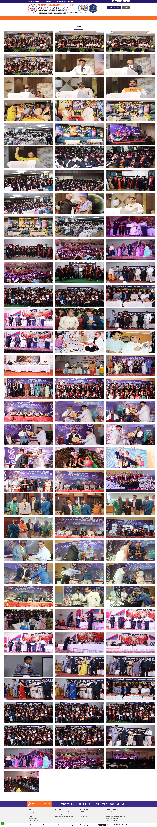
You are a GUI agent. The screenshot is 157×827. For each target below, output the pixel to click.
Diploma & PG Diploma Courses (63, 812)
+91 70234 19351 (81, 804)
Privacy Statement (85, 814)
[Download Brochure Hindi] (116, 1)
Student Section (101, 18)
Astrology (56, 18)
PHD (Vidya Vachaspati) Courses (64, 816)
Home (30, 18)
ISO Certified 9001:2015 (40, 804)
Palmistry (67, 18)
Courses (47, 18)
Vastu (76, 18)
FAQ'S (82, 812)
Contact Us (122, 18)
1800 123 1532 (116, 804)
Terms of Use (84, 816)
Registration (114, 7)
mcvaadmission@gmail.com (64, 1)
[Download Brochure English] (113, 1)
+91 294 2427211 (113, 818)
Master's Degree (59, 814)
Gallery (112, 18)
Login (125, 7)
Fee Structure (86, 18)
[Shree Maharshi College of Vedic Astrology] (28, 41)
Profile (38, 18)
